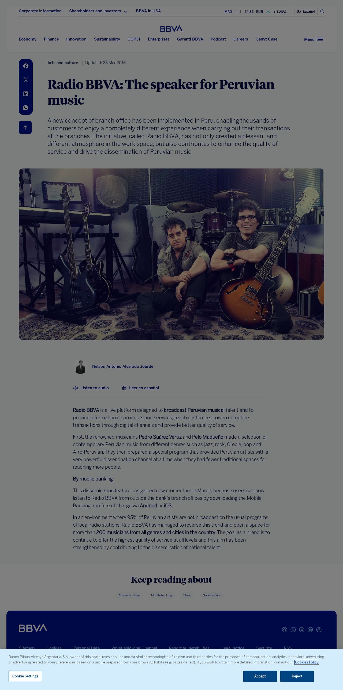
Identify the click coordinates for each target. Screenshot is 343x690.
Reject (297, 676)
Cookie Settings (25, 676)
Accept (260, 676)
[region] (171, 669)
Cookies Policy (306, 662)
